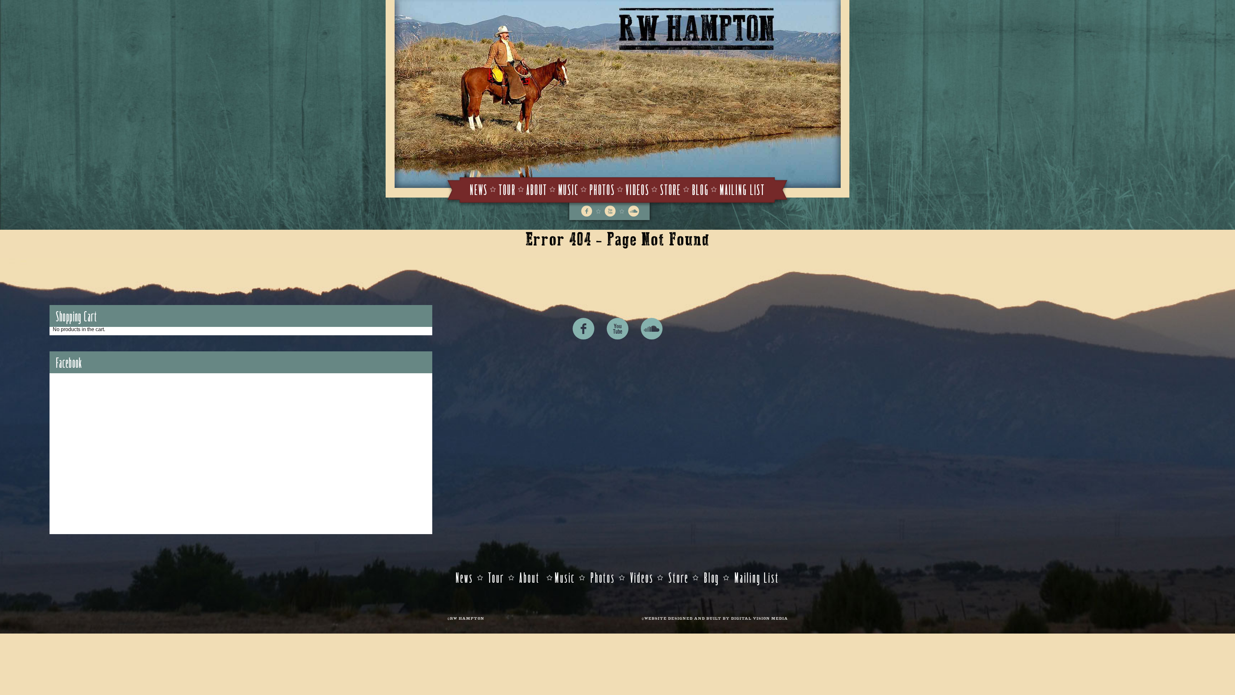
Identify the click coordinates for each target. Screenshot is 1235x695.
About (536, 189)
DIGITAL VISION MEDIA (759, 619)
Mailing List (742, 189)
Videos (637, 189)
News (479, 189)
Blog (700, 189)
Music (568, 189)
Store (670, 189)
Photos (602, 189)
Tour (507, 189)
